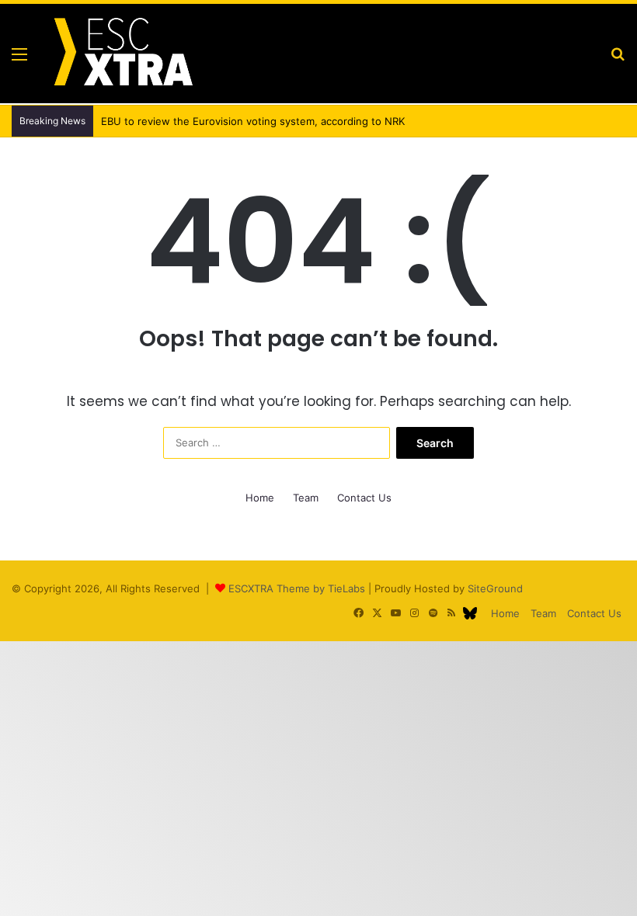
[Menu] (19, 59)
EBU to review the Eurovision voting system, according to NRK (253, 121)
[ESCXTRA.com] (122, 53)
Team (305, 497)
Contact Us (364, 497)
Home (259, 497)
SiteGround (495, 588)
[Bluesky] (470, 613)
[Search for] (617, 59)
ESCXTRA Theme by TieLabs (296, 588)
